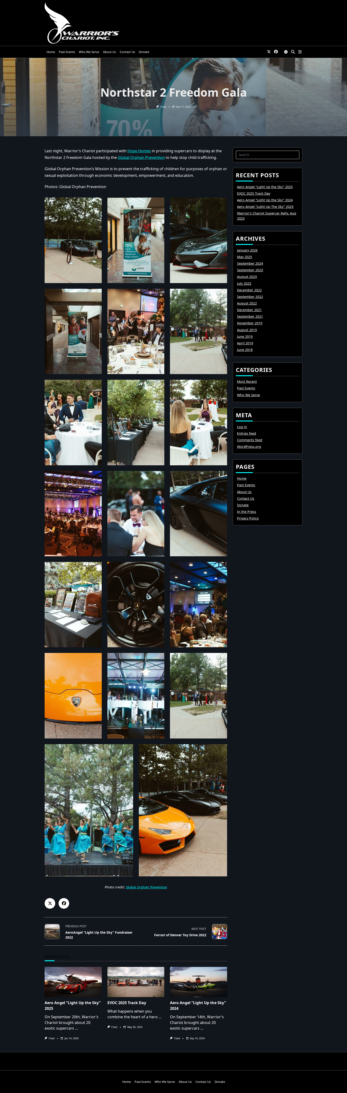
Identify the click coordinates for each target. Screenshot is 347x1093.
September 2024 (250, 263)
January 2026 (247, 250)
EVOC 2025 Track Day (126, 1002)
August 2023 (247, 276)
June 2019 (245, 336)
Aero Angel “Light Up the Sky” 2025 (265, 187)
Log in (242, 427)
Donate (144, 52)
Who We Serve (89, 52)
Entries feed (246, 433)
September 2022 (250, 296)
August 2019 (247, 330)
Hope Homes (139, 150)
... (76, 1028)
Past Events (67, 52)
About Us (109, 52)
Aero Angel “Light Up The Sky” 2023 (265, 206)
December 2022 (249, 290)
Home (51, 52)
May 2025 (244, 257)
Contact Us (127, 52)
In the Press (246, 511)
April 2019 (245, 343)
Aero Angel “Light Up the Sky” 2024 (265, 200)
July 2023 (244, 283)
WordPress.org (249, 446)
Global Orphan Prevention (141, 157)
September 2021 (250, 316)
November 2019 (249, 323)
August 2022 (247, 303)
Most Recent (247, 381)
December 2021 (249, 310)
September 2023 (250, 270)
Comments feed (249, 440)
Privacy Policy (248, 518)
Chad (163, 106)
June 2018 (245, 349)
